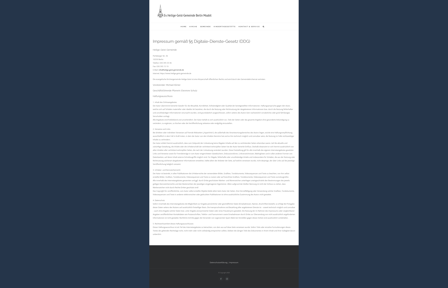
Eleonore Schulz (189, 90)
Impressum (233, 262)
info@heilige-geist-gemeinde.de (171, 70)
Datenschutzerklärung (218, 262)
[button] (263, 26)
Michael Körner (173, 85)
